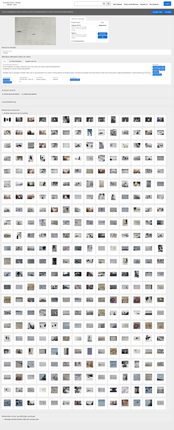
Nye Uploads (117, 4)
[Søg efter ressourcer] (104, 3)
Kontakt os (143, 4)
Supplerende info (31, 61)
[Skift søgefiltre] (108, 4)
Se (102, 37)
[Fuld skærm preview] (35, 31)
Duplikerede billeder (30, 94)
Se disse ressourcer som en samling (15, 113)
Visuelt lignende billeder (12, 94)
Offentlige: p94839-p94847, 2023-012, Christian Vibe (21, 419)
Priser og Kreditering (131, 4)
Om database (154, 4)
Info (4, 61)
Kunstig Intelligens (16, 61)
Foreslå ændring (78, 41)
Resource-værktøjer (78, 19)
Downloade (102, 34)
